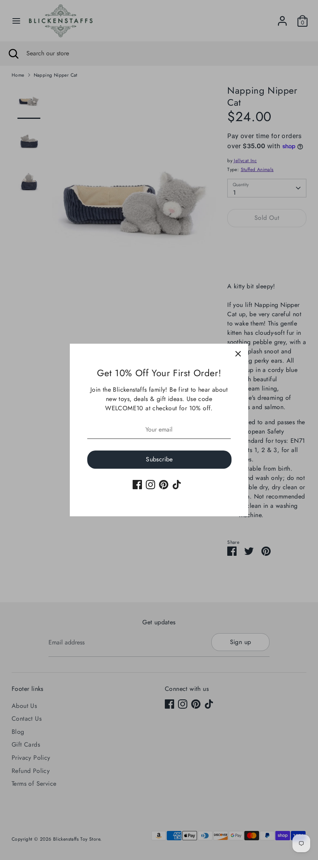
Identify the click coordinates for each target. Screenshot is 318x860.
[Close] (238, 353)
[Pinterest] (163, 484)
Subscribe (159, 459)
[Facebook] (137, 484)
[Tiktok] (176, 484)
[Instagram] (150, 484)
